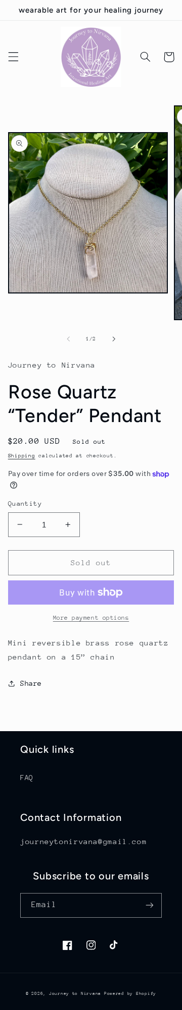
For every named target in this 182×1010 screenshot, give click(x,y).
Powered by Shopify (130, 993)
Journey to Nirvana (76, 993)
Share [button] (31, 683)
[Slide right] (114, 339)
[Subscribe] (149, 905)
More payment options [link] (91, 617)
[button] (13, 57)
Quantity (25, 503)
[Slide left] (68, 339)
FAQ (26, 778)
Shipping (21, 456)
